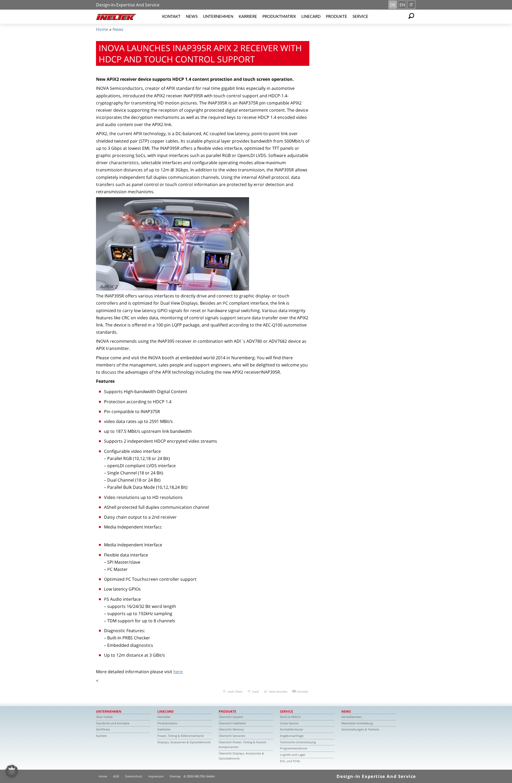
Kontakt (171, 17)
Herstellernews (351, 717)
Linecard (311, 17)
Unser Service (289, 723)
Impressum (155, 776)
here (178, 672)
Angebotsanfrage (291, 736)
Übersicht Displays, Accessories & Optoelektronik (241, 755)
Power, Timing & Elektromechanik (180, 736)
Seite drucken (278, 691)
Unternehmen (218, 17)
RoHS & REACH (290, 717)
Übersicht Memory (231, 729)
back (256, 691)
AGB (116, 776)
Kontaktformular (291, 729)
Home (102, 29)
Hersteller (163, 717)
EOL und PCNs (290, 761)
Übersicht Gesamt (231, 717)
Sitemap (175, 776)
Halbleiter (164, 729)
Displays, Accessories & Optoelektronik (184, 742)
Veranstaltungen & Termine (360, 729)
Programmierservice (293, 748)
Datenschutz (133, 776)
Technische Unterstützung (298, 742)
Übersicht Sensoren (232, 736)
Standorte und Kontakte (112, 723)
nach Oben (235, 691)
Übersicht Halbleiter (232, 723)
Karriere (248, 17)
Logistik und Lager (292, 755)
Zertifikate (103, 729)
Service (360, 17)
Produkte (336, 17)
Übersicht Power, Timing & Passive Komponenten (242, 744)
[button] (11, 771)
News (192, 17)
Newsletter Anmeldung (357, 723)
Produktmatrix (279, 17)
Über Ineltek (104, 717)
